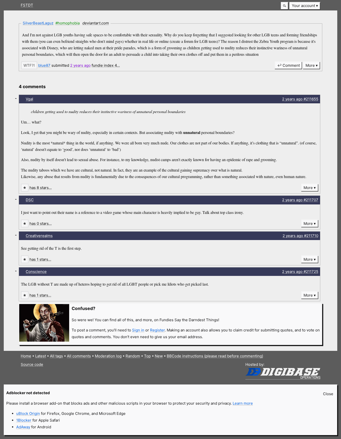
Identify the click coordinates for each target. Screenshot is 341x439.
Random (133, 356)
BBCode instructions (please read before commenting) (215, 356)
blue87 (44, 65)
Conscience (36, 271)
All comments (79, 356)
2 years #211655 (300, 99)
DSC (30, 199)
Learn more (243, 403)
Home (26, 356)
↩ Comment (288, 65)
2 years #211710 (300, 235)
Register (157, 330)
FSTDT (27, 5)
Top (147, 356)
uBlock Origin (28, 413)
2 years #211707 (300, 199)
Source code (32, 364)
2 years (80, 65)
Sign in (138, 330)
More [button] (310, 65)
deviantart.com (95, 23)
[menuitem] (304, 6)
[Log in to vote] (29, 65)
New (159, 356)
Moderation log (108, 356)
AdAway (23, 427)
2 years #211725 (300, 271)
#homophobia (67, 23)
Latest (40, 356)
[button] (284, 6)
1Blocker (23, 420)
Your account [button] (303, 5)
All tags (56, 356)
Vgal (29, 99)
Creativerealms (39, 235)
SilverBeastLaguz (38, 23)
